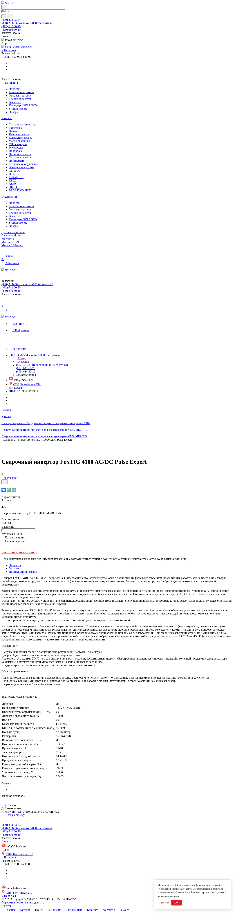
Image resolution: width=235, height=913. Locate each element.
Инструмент (16, 160)
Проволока (16, 150)
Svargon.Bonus (18, 108)
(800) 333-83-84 (11, 19)
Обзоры (14, 112)
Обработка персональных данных (22, 902)
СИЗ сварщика (18, 144)
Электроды (16, 147)
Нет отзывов (9, 477)
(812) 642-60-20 (11, 26)
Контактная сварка (20, 137)
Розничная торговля (21, 92)
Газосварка (16, 127)
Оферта (6, 905)
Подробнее (163, 902)
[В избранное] (4, 481)
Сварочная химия (20, 157)
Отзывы (14, 568)
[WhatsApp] (9, 490)
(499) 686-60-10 (11, 29)
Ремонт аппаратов (20, 98)
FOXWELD (16, 177)
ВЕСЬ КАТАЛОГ (20, 190)
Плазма (13, 131)
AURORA (15, 183)
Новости (14, 88)
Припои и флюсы (20, 154)
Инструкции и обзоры (23, 571)
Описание (15, 565)
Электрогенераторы (21, 167)
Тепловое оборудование (24, 164)
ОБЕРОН (15, 187)
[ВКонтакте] (3, 490)
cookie (184, 892)
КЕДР (12, 180)
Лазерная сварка (19, 134)
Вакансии (15, 102)
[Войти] (3, 302)
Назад (21, 358)
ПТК (12, 173)
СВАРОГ (14, 170)
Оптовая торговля (20, 95)
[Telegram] (14, 490)
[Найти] (10, 15)
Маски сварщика (19, 140)
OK (176, 902)
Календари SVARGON (23, 105)
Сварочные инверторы (23, 124)
